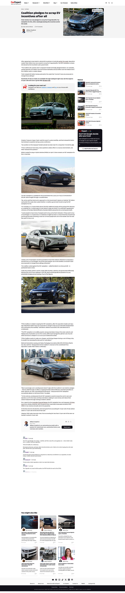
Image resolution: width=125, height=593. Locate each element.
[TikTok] (62, 580)
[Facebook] (56, 580)
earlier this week (63, 61)
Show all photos (98, 10)
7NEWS (83, 583)
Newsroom (41, 583)
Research (35, 3)
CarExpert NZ (91, 583)
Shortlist (46, 3)
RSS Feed (71, 587)
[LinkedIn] (69, 580)
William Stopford (31, 30)
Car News (27, 9)
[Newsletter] (106, 2)
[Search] (109, 2)
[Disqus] (48, 454)
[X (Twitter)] (66, 580)
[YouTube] (53, 580)
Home (22, 9)
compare (49, 87)
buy (56, 87)
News (26, 3)
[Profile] (112, 2)
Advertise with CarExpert (53, 583)
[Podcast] (72, 580)
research (43, 87)
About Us (32, 583)
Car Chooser (64, 3)
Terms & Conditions (63, 587)
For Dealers (66, 583)
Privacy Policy (54, 587)
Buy (55, 3)
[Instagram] (59, 580)
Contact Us (75, 583)
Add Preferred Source (91, 148)
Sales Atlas (74, 3)
